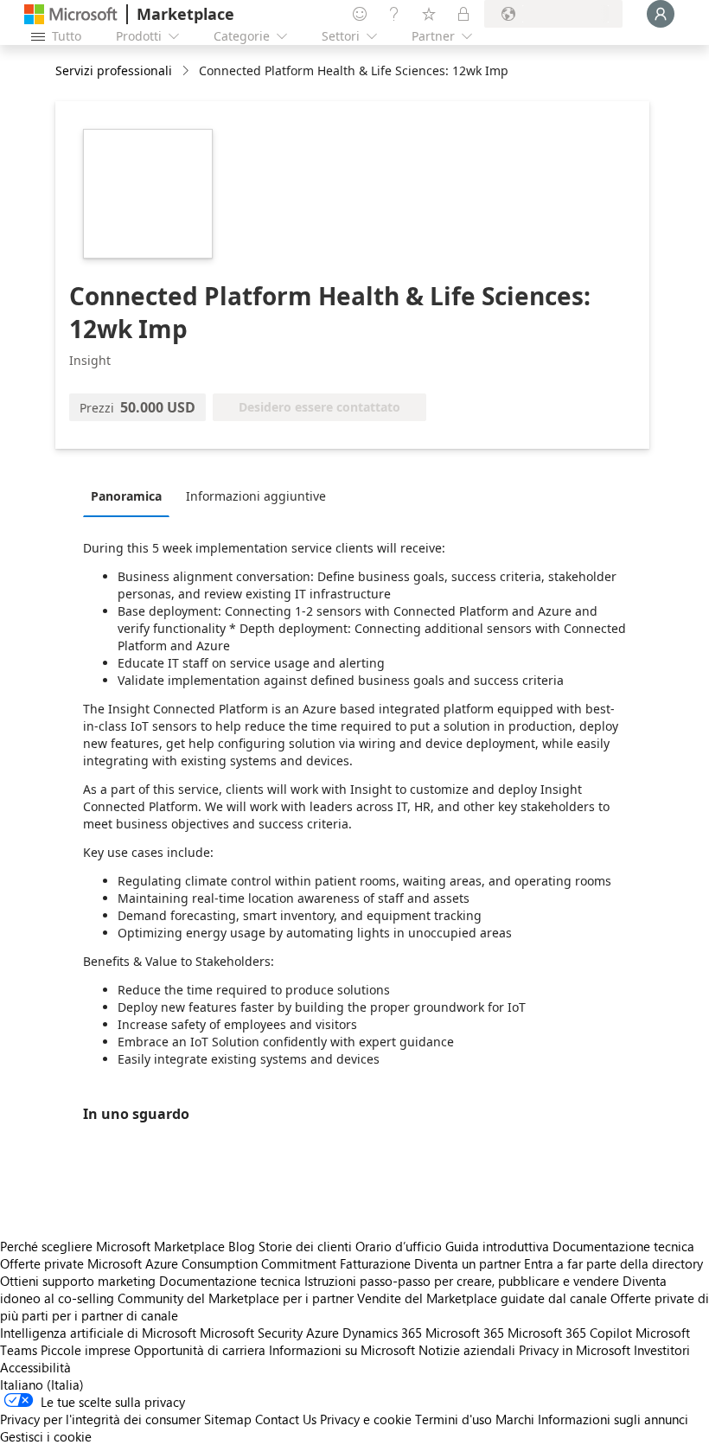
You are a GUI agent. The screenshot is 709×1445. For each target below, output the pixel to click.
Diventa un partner (467, 1263)
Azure (322, 1332)
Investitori (662, 1350)
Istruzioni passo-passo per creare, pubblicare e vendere (461, 1280)
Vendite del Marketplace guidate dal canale (482, 1298)
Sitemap (228, 1419)
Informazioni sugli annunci (613, 1419)
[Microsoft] (71, 14)
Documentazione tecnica (623, 1246)
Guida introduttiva (497, 1246)
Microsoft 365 (464, 1332)
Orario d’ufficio (398, 1246)
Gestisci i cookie (46, 1436)
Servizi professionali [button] (113, 70)
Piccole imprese (86, 1350)
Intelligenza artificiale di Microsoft (98, 1332)
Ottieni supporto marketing (78, 1280)
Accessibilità (35, 1367)
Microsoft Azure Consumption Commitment (213, 1263)
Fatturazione (375, 1263)
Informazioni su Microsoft (342, 1350)
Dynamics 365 (382, 1332)
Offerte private (42, 1263)
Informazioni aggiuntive (256, 496)
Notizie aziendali (466, 1350)
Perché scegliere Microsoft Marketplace (112, 1246)
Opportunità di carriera (199, 1350)
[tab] (130, 495)
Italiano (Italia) (42, 1384)
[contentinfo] (187, 71)
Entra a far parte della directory (613, 1263)
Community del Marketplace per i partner (236, 1298)
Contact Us (285, 1419)
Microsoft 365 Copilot (570, 1332)
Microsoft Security (251, 1332)
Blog (241, 1246)
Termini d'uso (453, 1419)
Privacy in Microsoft (574, 1350)
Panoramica (126, 496)
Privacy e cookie (366, 1419)
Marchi (514, 1419)
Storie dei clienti (305, 1246)
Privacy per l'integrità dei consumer (100, 1419)
